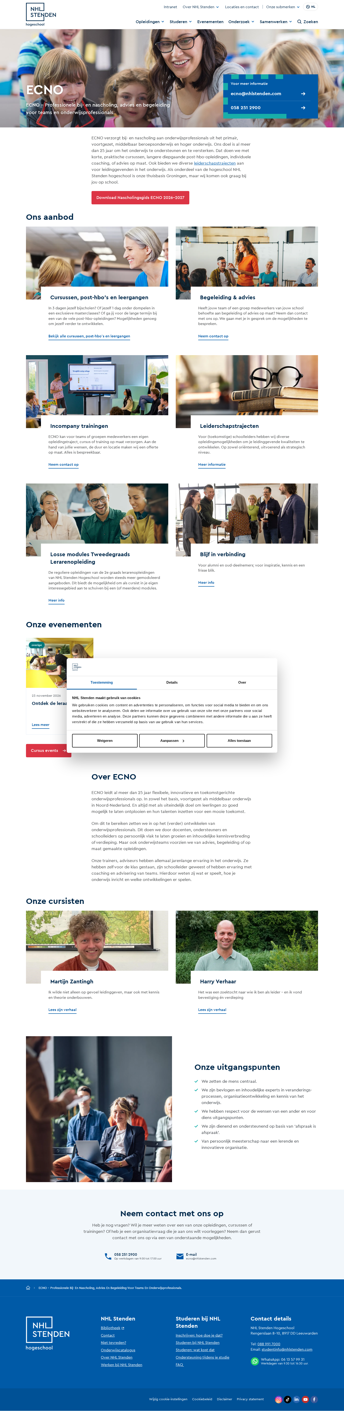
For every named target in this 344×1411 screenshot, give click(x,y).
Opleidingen (148, 22)
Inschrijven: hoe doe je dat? (199, 1335)
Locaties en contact (242, 7)
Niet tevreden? (113, 1343)
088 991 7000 (268, 1344)
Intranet (170, 7)
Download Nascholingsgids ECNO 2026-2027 (140, 197)
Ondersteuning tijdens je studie (202, 1357)
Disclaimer (224, 1399)
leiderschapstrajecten (215, 163)
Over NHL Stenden (198, 7)
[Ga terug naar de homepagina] (28, 1288)
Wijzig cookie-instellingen (168, 1399)
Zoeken (311, 22)
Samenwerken (273, 22)
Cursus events (44, 750)
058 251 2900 (246, 107)
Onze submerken (280, 7)
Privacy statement (250, 1399)
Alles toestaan (239, 741)
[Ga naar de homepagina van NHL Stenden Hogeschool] (41, 14)
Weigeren (105, 741)
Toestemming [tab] (102, 682)
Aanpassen (169, 741)
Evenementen (210, 22)
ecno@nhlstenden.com (256, 93)
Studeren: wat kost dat (195, 1350)
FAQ (179, 1365)
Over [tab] (242, 682)
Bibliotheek (110, 1328)
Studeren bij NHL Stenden (198, 1343)
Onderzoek (239, 22)
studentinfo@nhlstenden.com (287, 1349)
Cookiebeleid (202, 1399)
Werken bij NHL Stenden (121, 1365)
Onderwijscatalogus (118, 1350)
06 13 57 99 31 (292, 1359)
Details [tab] (172, 682)
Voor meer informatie (250, 84)
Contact (108, 1335)
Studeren (178, 22)
